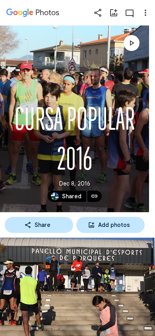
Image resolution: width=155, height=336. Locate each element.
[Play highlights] (131, 43)
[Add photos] (114, 13)
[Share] (98, 13)
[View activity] (130, 13)
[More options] (145, 13)
